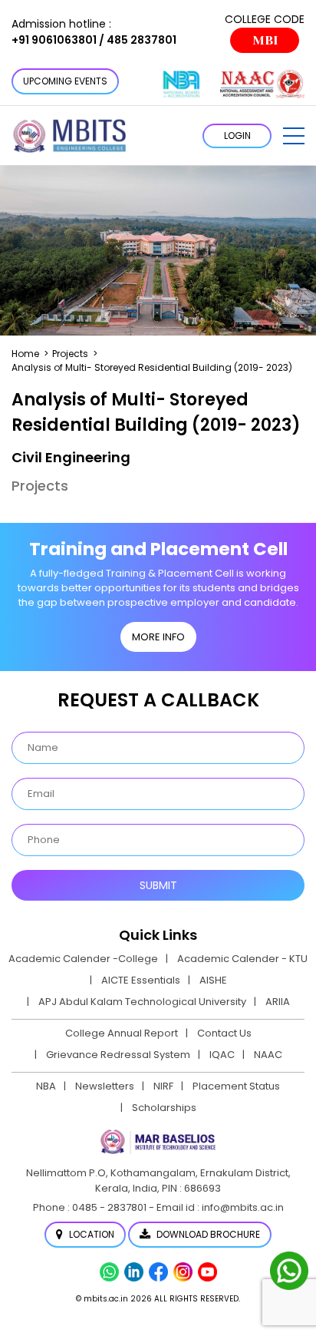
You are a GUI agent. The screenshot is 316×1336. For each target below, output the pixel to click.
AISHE (213, 980)
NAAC (268, 1054)
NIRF (163, 1086)
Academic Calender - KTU (242, 958)
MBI (265, 40)
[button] (293, 136)
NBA (46, 1086)
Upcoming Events (65, 81)
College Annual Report (121, 1033)
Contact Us (224, 1033)
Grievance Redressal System (118, 1054)
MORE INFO (158, 637)
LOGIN (237, 135)
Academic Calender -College (83, 958)
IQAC (222, 1054)
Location (90, 1234)
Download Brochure (207, 1234)
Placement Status (236, 1086)
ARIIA (277, 1001)
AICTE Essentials (140, 980)
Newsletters (104, 1086)
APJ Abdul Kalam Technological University (142, 1001)
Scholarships (164, 1107)
